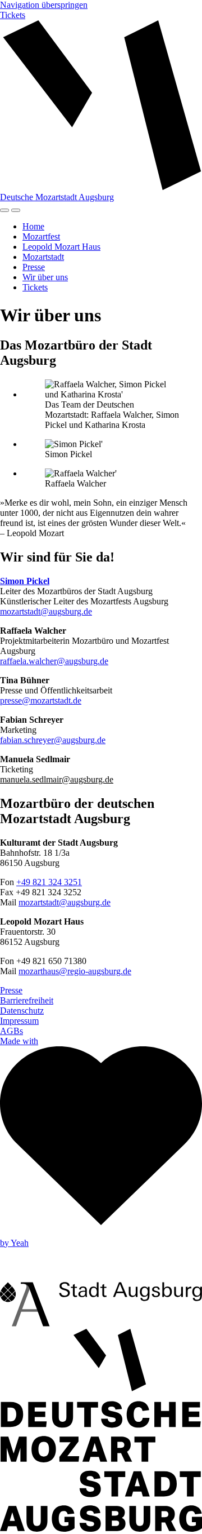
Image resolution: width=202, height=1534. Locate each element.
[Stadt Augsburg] (101, 1323)
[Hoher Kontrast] (4, 210)
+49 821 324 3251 (49, 882)
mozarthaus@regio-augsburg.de (75, 971)
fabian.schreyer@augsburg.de (52, 740)
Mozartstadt (43, 257)
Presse (33, 267)
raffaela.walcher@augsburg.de (54, 661)
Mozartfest (41, 236)
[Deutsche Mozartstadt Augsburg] (101, 1528)
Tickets (12, 15)
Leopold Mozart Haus (61, 246)
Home (33, 226)
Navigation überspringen (44, 5)
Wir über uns (45, 277)
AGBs (11, 1031)
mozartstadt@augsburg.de (46, 611)
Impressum (19, 1020)
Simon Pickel (24, 581)
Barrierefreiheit (26, 1000)
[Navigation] (15, 210)
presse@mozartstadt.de (40, 700)
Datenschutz (22, 1010)
